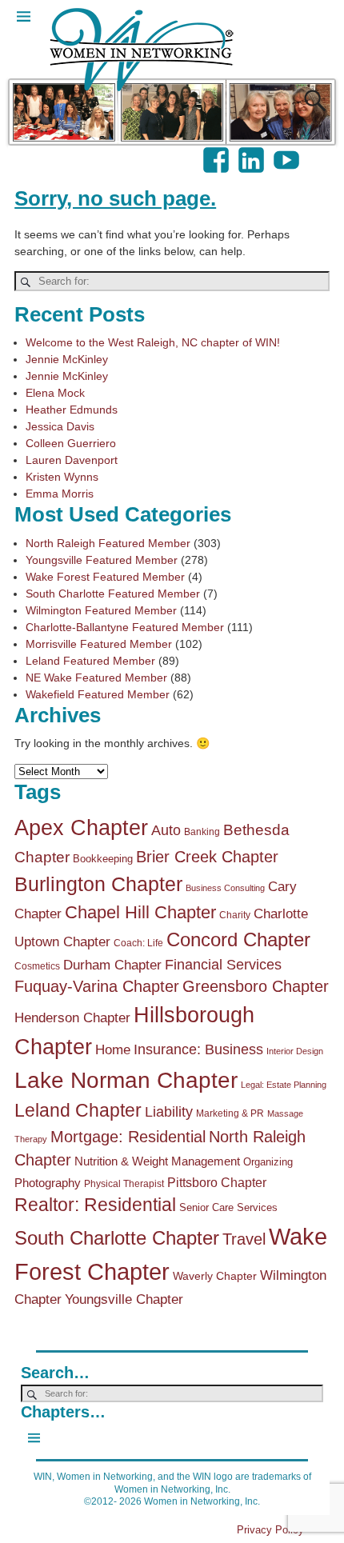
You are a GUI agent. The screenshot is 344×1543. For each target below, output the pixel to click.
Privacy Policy (270, 1530)
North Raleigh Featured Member (108, 543)
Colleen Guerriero (71, 443)
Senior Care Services (228, 1207)
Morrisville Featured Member (99, 644)
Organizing (268, 1162)
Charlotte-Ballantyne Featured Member (125, 627)
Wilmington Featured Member (101, 610)
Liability (169, 1112)
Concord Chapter (238, 939)
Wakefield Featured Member (98, 694)
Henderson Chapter (72, 1017)
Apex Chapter (81, 827)
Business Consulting (225, 888)
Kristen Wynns (62, 476)
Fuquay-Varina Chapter (96, 986)
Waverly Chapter (215, 1275)
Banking (202, 831)
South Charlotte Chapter (116, 1238)
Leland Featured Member (90, 660)
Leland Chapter (78, 1110)
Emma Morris (60, 493)
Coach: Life (138, 943)
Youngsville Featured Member (102, 560)
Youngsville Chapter (124, 1299)
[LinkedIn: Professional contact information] (253, 152)
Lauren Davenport (72, 460)
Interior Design (294, 1051)
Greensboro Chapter (255, 986)
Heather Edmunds (72, 409)
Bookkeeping (103, 859)
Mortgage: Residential (128, 1136)
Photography (47, 1182)
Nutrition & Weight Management (157, 1161)
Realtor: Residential (95, 1205)
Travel (244, 1239)
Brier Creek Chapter (207, 856)
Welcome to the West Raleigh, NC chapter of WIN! (153, 342)
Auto (166, 830)
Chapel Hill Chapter (140, 912)
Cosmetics (37, 966)
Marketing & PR (230, 1113)
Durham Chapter (112, 965)
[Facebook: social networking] (218, 152)
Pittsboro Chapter (216, 1182)
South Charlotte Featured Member (113, 593)
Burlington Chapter (98, 884)
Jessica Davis (60, 426)
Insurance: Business (198, 1049)
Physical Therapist (124, 1183)
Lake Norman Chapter (126, 1080)
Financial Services (223, 965)
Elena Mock (55, 392)
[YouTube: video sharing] (288, 152)
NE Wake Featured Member (96, 677)
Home (112, 1049)
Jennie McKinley (67, 359)
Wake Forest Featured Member (105, 576)
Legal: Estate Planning (283, 1084)
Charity (234, 915)
